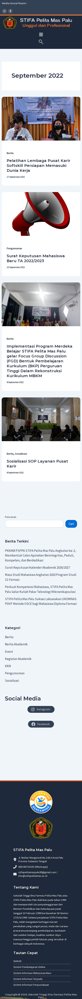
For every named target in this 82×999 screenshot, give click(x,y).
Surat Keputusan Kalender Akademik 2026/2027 (37, 567)
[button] (41, 42)
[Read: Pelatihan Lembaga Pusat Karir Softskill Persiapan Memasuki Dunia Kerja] (41, 118)
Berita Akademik (16, 644)
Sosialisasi (21, 453)
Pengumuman (14, 248)
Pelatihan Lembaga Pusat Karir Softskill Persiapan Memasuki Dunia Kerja (38, 165)
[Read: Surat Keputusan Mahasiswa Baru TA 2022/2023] (41, 214)
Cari (71, 524)
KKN (8, 666)
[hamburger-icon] (41, 34)
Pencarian (10, 517)
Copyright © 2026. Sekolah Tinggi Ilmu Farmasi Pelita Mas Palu (41, 996)
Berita (10, 153)
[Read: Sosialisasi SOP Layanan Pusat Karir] (41, 419)
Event (9, 652)
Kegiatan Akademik (18, 659)
